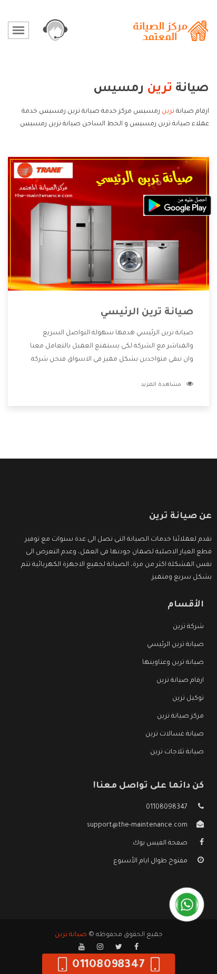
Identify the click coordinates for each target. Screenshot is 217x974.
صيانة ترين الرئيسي (147, 312)
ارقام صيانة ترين (180, 680)
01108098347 (167, 807)
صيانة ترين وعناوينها (173, 663)
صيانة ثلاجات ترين (177, 752)
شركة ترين (188, 627)
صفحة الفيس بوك (160, 843)
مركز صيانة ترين (180, 716)
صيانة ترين (71, 935)
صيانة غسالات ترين (174, 734)
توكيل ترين (188, 698)
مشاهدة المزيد (161, 385)
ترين (168, 111)
